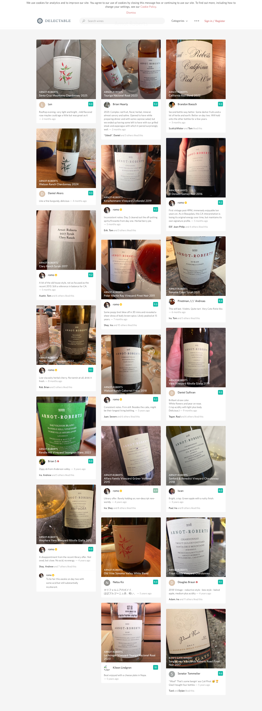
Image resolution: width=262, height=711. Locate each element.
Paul (171, 508)
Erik (106, 230)
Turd (171, 690)
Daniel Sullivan (186, 392)
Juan (106, 416)
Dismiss (131, 12)
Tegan (172, 416)
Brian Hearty (120, 104)
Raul (178, 416)
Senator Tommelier (189, 673)
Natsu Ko (118, 582)
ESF (171, 226)
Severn (113, 416)
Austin (42, 295)
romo (51, 275)
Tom (49, 295)
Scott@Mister (176, 128)
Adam (172, 599)
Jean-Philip (179, 226)
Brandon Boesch (187, 104)
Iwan (180, 490)
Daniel (117, 135)
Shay (41, 566)
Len (50, 104)
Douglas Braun (186, 582)
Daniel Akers (55, 193)
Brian (46, 387)
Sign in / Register (214, 21)
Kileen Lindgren (122, 667)
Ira (40, 475)
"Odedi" (108, 135)
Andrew (47, 475)
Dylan (182, 690)
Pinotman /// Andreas (191, 301)
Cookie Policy (148, 6)
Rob (41, 387)
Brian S (52, 461)
